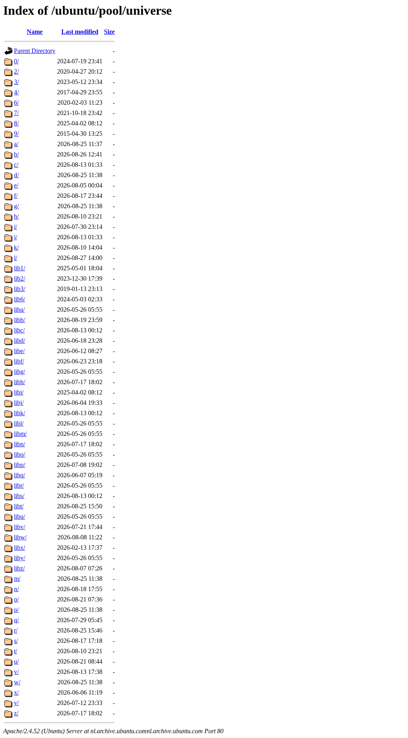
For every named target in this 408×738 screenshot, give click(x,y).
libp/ (19, 464)
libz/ (19, 568)
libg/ (19, 371)
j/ (15, 237)
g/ (16, 206)
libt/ (19, 506)
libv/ (19, 526)
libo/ (19, 454)
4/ (16, 92)
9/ (16, 133)
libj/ (19, 402)
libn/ (19, 444)
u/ (16, 661)
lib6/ (19, 299)
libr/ (19, 485)
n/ (16, 589)
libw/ (20, 537)
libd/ (19, 340)
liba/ (19, 309)
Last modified (79, 31)
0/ (16, 61)
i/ (15, 226)
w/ (17, 682)
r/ (16, 630)
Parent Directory (34, 50)
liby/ (19, 557)
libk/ (19, 413)
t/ (15, 651)
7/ (16, 112)
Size (109, 31)
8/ (16, 123)
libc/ (19, 330)
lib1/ (19, 268)
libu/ (19, 516)
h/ (16, 216)
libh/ (19, 382)
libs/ (19, 495)
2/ (16, 71)
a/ (16, 144)
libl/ (19, 423)
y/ (16, 702)
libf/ (19, 361)
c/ (16, 164)
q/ (16, 620)
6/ (16, 102)
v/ (16, 671)
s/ (16, 640)
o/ (16, 599)
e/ (16, 185)
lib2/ (19, 278)
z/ (16, 713)
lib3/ (19, 288)
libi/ (19, 392)
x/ (16, 692)
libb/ (19, 319)
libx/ (19, 547)
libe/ (19, 351)
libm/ (20, 433)
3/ (16, 81)
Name (35, 31)
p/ (16, 609)
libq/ (19, 475)
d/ (16, 175)
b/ (16, 154)
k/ (16, 247)
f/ (16, 195)
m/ (17, 578)
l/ (15, 257)
